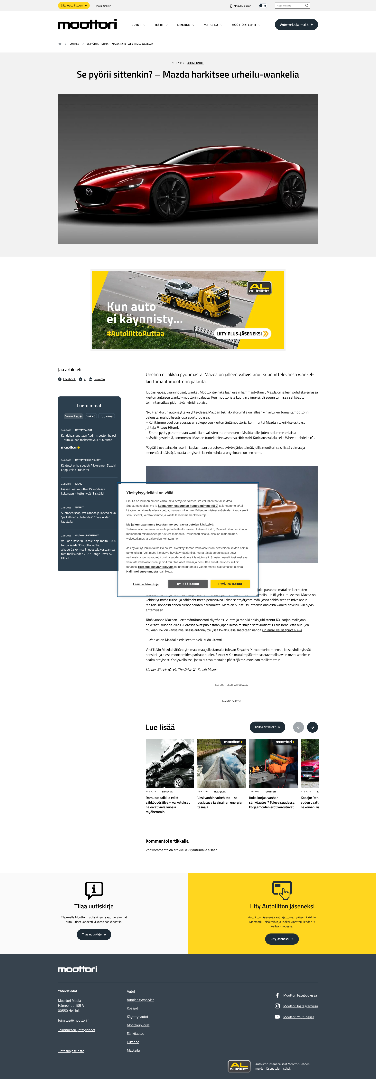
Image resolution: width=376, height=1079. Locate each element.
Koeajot (132, 1008)
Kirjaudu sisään (242, 6)
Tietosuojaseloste (71, 1051)
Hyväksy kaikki (230, 583)
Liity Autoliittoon (72, 5)
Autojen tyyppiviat (140, 999)
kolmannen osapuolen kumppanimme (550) (188, 505)
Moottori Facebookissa (300, 995)
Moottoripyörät (138, 1025)
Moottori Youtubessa (298, 1017)
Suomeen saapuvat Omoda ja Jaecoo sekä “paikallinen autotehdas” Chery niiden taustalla (88, 517)
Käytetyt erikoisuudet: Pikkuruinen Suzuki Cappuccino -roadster (88, 467)
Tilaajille (220, 791)
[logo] (87, 27)
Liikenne (167, 791)
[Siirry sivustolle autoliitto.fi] (239, 1066)
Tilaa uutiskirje (102, 6)
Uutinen (74, 44)
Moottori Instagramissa (300, 1006)
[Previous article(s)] (298, 727)
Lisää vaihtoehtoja (146, 583)
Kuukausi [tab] (106, 416)
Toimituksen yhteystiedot (76, 1030)
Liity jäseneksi (279, 939)
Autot (131, 991)
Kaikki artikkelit (265, 727)
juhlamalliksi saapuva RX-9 (282, 630)
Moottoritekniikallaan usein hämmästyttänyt (233, 392)
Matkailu (133, 1050)
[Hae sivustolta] (307, 6)
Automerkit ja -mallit (294, 24)
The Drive (185, 669)
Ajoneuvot (195, 63)
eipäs (161, 392)
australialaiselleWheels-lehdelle (285, 437)
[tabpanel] (89, 494)
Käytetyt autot (137, 1016)
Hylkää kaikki (188, 583)
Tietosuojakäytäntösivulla (156, 566)
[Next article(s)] (312, 727)
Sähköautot (135, 1033)
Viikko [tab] (90, 416)
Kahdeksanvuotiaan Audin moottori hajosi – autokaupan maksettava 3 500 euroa (88, 437)
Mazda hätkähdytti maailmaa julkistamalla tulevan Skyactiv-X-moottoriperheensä (222, 649)
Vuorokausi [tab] (73, 416)
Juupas (151, 392)
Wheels (161, 669)
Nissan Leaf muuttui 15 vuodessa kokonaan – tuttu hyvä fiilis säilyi (83, 491)
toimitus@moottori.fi (73, 1020)
